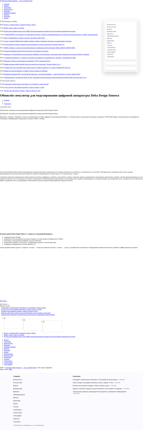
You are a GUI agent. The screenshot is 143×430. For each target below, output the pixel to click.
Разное (6, 18)
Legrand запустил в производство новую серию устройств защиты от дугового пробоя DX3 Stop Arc (37, 67)
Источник (3, 301)
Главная (6, 4)
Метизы (6, 14)
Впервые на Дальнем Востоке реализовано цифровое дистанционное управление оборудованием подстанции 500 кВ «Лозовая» (46, 54)
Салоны (6, 359)
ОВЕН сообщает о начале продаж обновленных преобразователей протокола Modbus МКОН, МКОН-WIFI (39, 48)
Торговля (7, 16)
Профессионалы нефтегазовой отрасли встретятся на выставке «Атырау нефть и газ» (32, 64)
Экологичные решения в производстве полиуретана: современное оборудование (28, 314)
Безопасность (8, 9)
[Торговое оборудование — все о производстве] (16, 1)
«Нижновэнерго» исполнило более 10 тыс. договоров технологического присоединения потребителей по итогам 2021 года (45, 77)
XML (10, 369)
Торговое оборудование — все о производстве (21, 367)
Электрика (7, 7)
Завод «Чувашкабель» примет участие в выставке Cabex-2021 (24, 38)
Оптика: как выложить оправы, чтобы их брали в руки (22, 91)
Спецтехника (8, 362)
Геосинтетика (8, 354)
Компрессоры (8, 355)
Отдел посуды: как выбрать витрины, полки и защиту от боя (24, 87)
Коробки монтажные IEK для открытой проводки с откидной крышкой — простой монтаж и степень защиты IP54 (42, 74)
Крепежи (7, 11)
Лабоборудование (10, 13)
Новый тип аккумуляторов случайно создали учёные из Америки (25, 71)
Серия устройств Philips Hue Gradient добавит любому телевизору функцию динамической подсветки (38, 41)
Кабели (6, 6)
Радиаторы (7, 357)
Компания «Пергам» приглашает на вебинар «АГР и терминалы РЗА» (27, 61)
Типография (8, 364)
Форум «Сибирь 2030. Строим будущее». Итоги (20, 25)
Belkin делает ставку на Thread (14, 28)
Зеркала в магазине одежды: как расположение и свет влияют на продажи (25, 313)
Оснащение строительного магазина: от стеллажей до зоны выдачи (26, 84)
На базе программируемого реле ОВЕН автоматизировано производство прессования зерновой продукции (39, 31)
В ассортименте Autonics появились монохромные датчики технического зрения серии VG (34, 44)
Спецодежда (8, 361)
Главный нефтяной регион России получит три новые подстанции (26, 51)
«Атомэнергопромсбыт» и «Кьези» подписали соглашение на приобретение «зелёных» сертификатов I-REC (40, 58)
